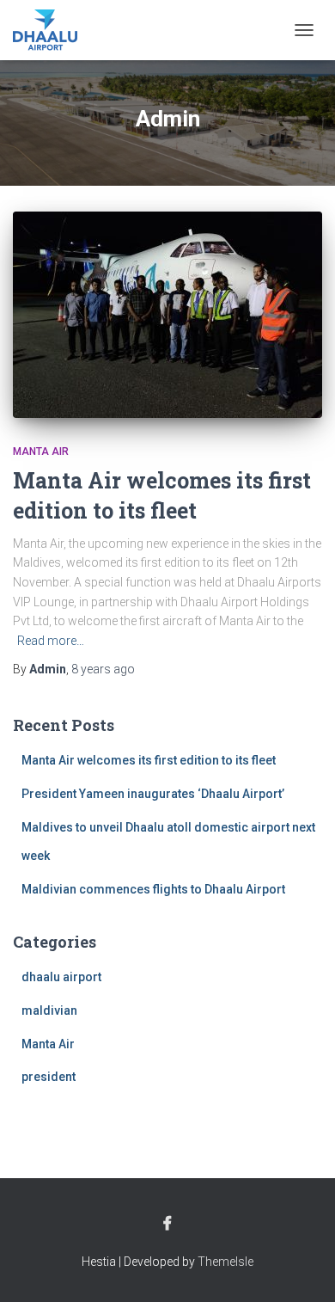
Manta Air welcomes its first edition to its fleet (148, 760)
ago (103, 669)
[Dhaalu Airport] (51, 30)
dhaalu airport (61, 977)
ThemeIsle (225, 1261)
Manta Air (41, 451)
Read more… (50, 641)
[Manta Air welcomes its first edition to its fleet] (167, 315)
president (48, 1077)
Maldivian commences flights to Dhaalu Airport (153, 889)
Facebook (167, 1224)
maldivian (49, 1010)
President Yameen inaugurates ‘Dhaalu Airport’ (152, 794)
